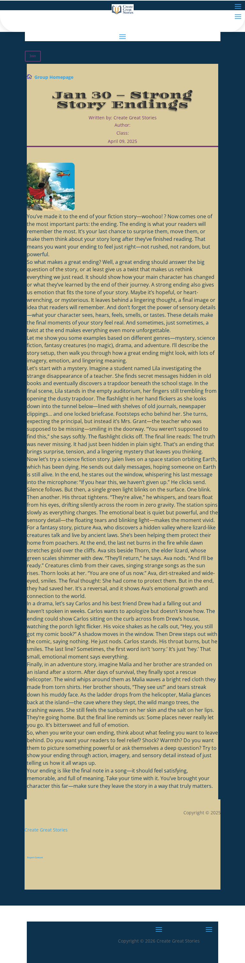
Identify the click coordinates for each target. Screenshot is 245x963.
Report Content (35, 857)
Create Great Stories (46, 830)
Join (33, 56)
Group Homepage (53, 77)
